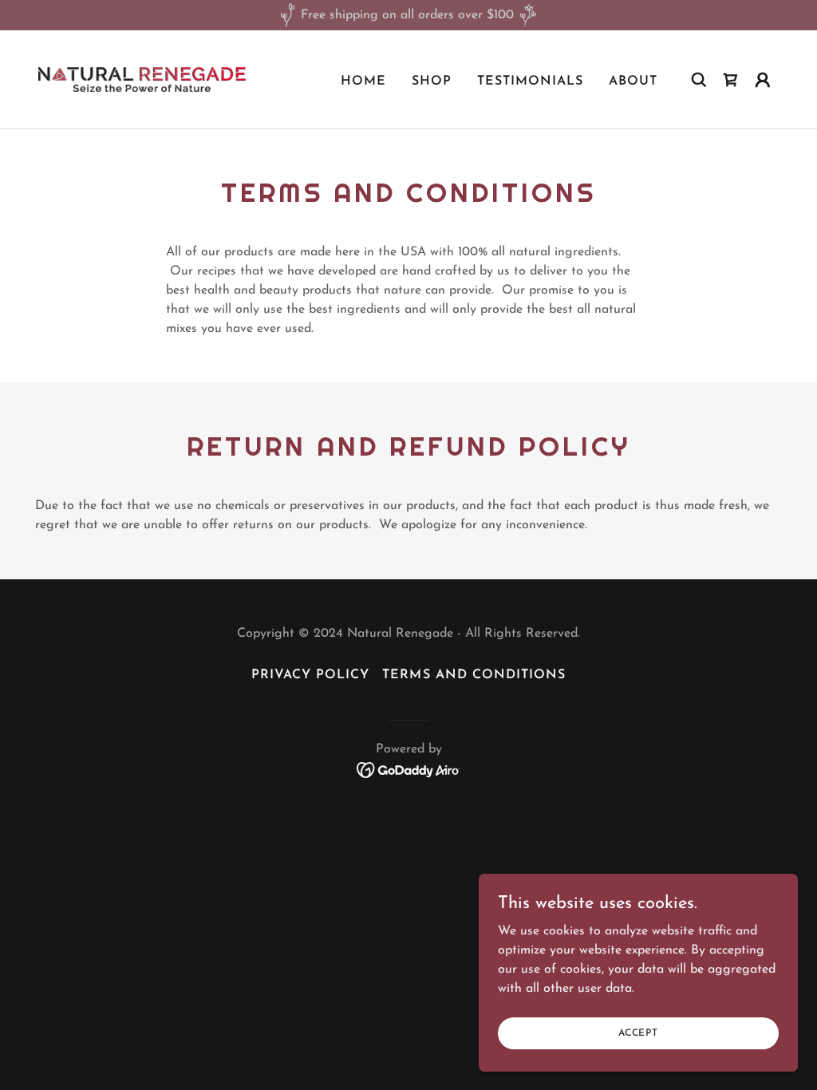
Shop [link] (432, 81)
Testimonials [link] (530, 81)
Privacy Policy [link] (310, 675)
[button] (763, 80)
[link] (142, 79)
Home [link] (363, 81)
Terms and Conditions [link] (473, 675)
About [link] (633, 81)
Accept (638, 1032)
